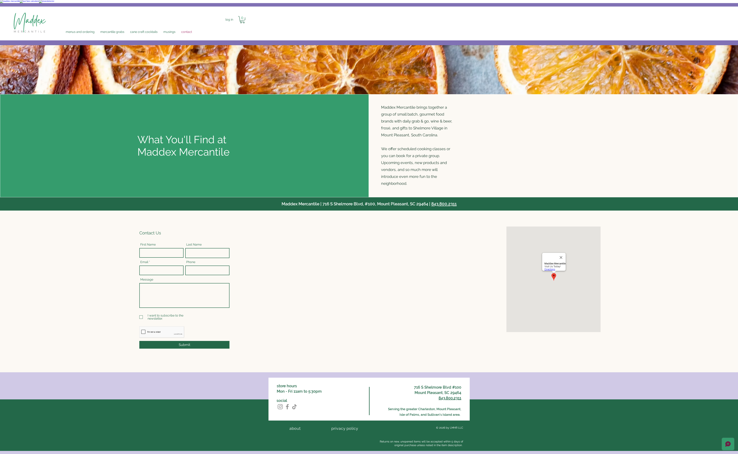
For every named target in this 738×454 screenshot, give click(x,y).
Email (144, 262)
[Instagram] (280, 406)
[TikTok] (294, 406)
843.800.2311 (444, 203)
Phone (190, 262)
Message (146, 279)
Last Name (194, 244)
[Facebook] (287, 406)
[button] (80, 31)
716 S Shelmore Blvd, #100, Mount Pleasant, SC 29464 (375, 203)
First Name (148, 244)
